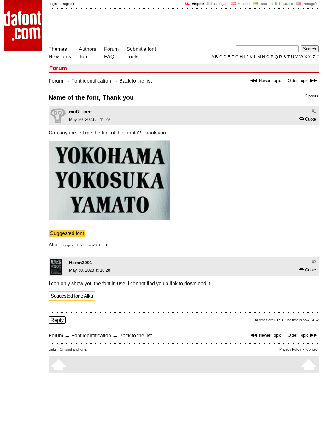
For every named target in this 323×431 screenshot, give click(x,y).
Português (310, 4)
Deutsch (265, 4)
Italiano (287, 4)
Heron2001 (91, 245)
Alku (54, 244)
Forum (111, 49)
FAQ (109, 56)
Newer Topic (270, 80)
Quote (310, 119)
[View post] (106, 245)
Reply (57, 320)
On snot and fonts (73, 349)
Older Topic (298, 80)
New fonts (60, 56)
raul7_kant (80, 111)
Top (83, 56)
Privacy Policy (290, 349)
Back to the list (135, 81)
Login (53, 4)
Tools (132, 56)
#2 (314, 262)
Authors (87, 49)
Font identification (91, 81)
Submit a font (141, 49)
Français (220, 4)
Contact (312, 349)
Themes (58, 49)
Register (68, 4)
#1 (314, 111)
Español (243, 4)
